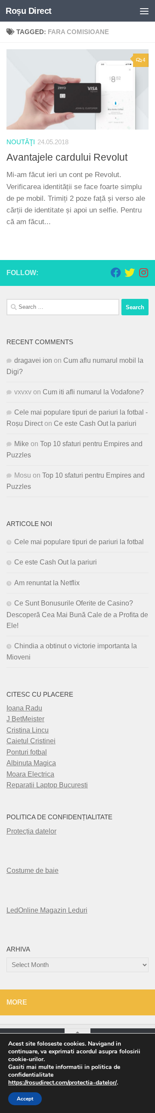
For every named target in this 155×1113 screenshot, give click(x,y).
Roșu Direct (29, 11)
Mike (21, 443)
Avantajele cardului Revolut (66, 157)
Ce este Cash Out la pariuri (95, 423)
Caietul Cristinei (31, 741)
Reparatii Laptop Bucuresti (47, 785)
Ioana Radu (24, 708)
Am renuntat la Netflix (47, 583)
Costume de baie (32, 870)
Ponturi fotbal (26, 752)
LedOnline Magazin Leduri (46, 910)
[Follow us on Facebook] (116, 272)
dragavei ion (33, 360)
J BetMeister (25, 719)
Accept (25, 1098)
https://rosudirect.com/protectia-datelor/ (62, 1083)
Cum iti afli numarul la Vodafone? (93, 392)
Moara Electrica (30, 774)
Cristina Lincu (27, 730)
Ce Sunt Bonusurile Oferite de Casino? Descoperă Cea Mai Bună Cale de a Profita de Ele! (77, 614)
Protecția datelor (31, 831)
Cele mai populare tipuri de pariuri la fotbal (79, 541)
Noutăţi (20, 142)
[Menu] (144, 11)
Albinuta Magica (31, 763)
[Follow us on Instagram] (143, 272)
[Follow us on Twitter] (129, 272)
